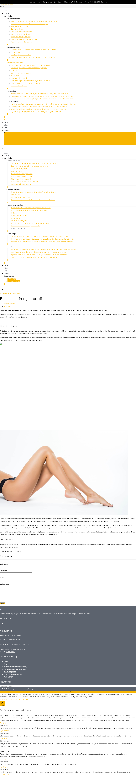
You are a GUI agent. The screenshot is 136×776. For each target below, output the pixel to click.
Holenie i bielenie (9, 304)
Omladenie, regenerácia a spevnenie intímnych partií (29, 68)
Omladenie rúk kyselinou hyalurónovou (24, 39)
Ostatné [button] (3, 759)
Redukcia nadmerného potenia (21, 42)
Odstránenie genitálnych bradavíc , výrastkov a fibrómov (30, 81)
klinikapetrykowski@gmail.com (15, 649)
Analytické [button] (3, 738)
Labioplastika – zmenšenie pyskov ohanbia (25, 83)
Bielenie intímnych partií (19, 86)
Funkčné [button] (3, 723)
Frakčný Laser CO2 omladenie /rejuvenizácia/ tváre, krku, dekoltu (33, 50)
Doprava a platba (10, 672)
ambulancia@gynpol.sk (13, 635)
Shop (5, 664)
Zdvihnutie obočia (17, 29)
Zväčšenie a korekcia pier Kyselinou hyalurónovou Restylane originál (34, 21)
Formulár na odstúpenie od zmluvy (15, 669)
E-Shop (6, 125)
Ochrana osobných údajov (13, 674)
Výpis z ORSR (8, 677)
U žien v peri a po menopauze (21, 73)
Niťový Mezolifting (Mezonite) (21, 37)
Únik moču (14, 70)
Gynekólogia (11, 279)
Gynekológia (11, 135)
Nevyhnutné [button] (4, 767)
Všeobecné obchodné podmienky (15, 666)
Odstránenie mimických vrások (21, 34)
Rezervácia (7, 306)
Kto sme (6, 13)
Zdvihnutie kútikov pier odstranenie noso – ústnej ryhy (29, 24)
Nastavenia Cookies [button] (7, 699)
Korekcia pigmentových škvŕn (21, 55)
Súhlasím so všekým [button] (21, 699)
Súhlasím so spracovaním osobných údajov (19, 689)
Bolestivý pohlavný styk (19, 78)
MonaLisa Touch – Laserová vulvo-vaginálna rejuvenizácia (30, 65)
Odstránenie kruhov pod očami (21, 32)
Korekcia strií (15, 52)
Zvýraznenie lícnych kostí (19, 26)
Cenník (6, 122)
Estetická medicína (13, 138)
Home (5, 11)
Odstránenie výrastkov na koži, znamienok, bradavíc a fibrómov (33, 57)
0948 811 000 (10, 652)
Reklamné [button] (3, 749)
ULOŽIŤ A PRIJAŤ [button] (5, 775)
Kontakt (6, 130)
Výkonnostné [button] (4, 731)
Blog (5, 127)
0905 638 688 (10, 640)
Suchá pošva (15, 75)
